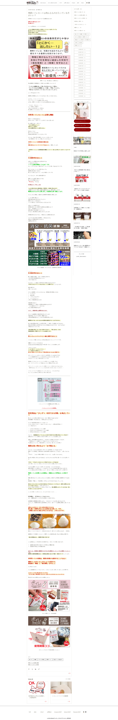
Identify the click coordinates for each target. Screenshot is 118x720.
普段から (77, 39)
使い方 (30, 659)
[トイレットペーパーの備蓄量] (61, 688)
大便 (76, 42)
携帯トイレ (49, 659)
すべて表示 (68, 679)
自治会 (80, 42)
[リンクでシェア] (39, 669)
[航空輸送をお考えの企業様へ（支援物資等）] (37, 688)
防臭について (78, 45)
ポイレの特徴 (41, 659)
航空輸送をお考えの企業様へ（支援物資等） (37, 696)
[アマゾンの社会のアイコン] (87, 3)
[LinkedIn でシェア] (35, 669)
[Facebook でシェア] (29, 669)
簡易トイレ (86, 34)
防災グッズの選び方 (58, 659)
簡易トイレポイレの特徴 (33, 664)
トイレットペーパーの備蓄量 (60, 696)
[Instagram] (89, 3)
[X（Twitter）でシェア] (32, 669)
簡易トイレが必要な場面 (33, 662)
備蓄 (35, 659)
